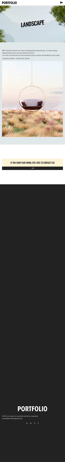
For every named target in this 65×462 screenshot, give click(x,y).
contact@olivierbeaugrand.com (12, 418)
